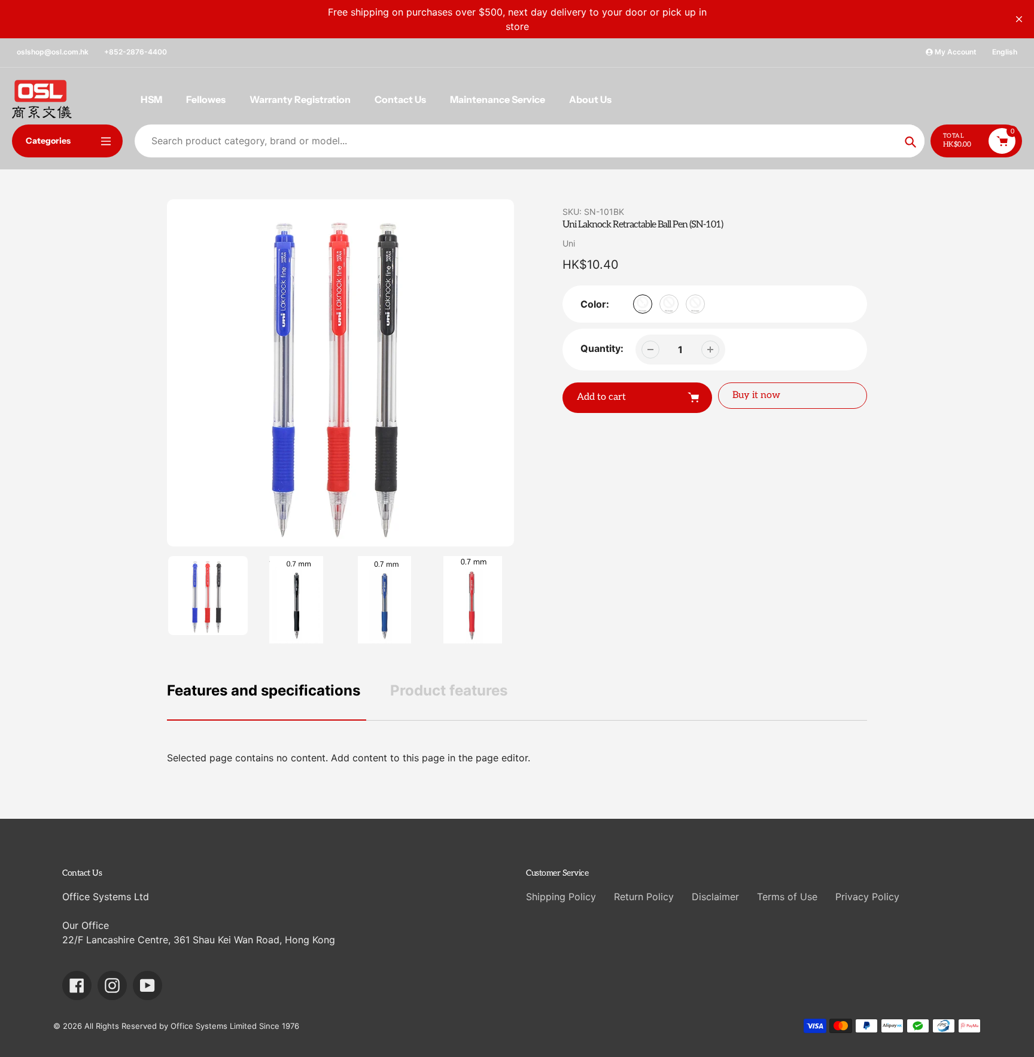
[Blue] (669, 304)
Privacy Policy (867, 897)
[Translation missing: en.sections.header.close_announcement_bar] (1019, 19)
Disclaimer (715, 897)
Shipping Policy (561, 897)
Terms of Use (787, 897)
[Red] (695, 304)
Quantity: (602, 348)
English (1004, 51)
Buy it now (756, 395)
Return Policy (644, 897)
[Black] (642, 304)
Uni (568, 243)
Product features (448, 690)
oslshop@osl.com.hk (53, 51)
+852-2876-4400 (135, 51)
